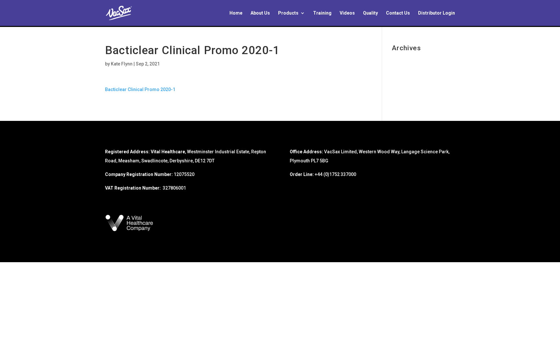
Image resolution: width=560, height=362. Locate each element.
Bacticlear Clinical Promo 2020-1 (140, 89)
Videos (347, 13)
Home (235, 13)
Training (322, 13)
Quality (370, 13)
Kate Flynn (122, 63)
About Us (260, 13)
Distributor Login (436, 13)
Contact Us (398, 13)
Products (288, 13)
